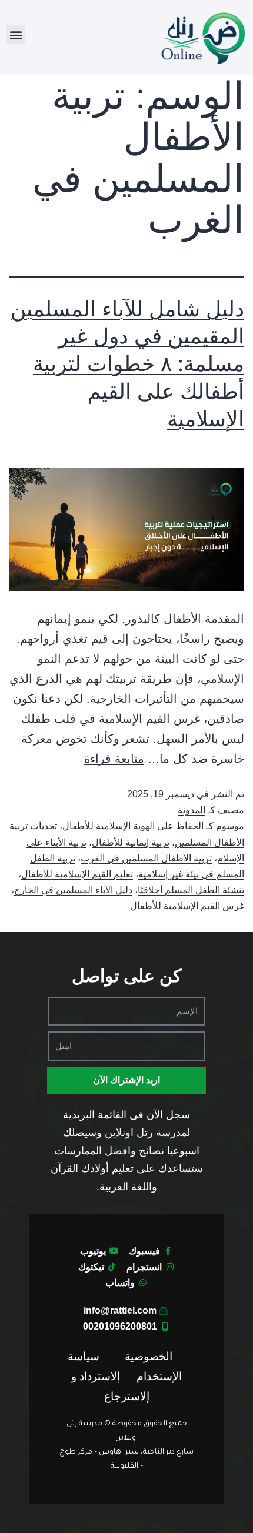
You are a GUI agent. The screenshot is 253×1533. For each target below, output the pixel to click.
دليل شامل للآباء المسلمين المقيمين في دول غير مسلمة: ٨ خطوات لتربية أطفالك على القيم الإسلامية (127, 364)
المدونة (191, 810)
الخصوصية (148, 1356)
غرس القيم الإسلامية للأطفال (187, 906)
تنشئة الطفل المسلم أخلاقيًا (191, 890)
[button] (15, 34)
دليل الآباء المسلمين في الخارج (73, 890)
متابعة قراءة (114, 758)
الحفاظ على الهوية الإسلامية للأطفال (133, 826)
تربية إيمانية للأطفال (130, 842)
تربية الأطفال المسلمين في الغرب (146, 858)
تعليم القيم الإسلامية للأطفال (77, 874)
